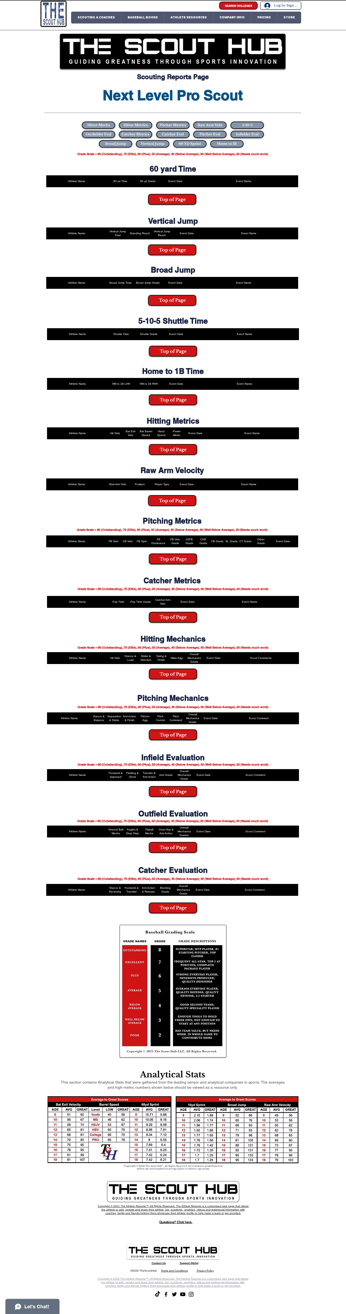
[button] (96, 17)
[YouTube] (182, 1294)
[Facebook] (166, 1294)
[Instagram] (191, 1294)
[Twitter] (174, 1294)
